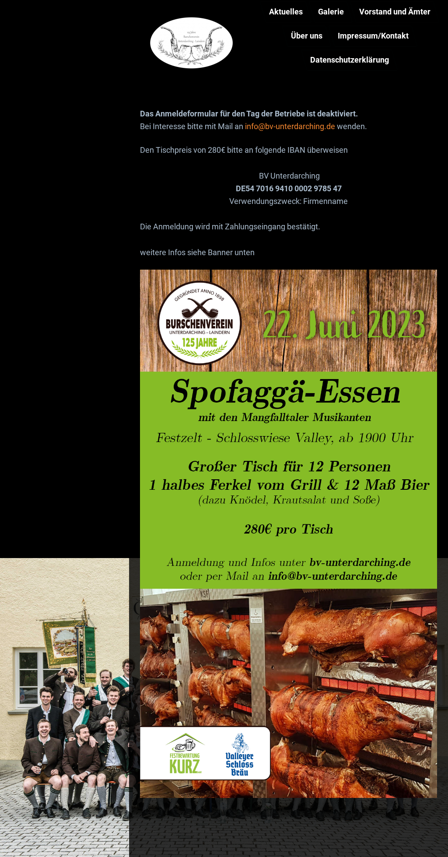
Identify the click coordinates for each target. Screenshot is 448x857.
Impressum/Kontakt (373, 35)
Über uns (306, 35)
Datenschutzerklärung (349, 59)
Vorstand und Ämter (394, 11)
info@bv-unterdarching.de (290, 126)
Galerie (331, 11)
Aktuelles (285, 11)
